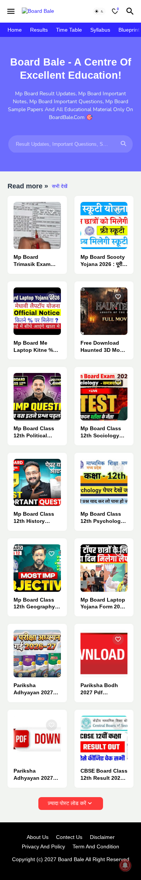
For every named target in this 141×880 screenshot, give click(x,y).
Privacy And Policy (43, 846)
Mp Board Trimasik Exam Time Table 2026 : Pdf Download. (36, 261)
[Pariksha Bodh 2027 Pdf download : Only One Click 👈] (104, 653)
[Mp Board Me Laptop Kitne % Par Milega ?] (37, 311)
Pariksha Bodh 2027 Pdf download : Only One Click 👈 (101, 689)
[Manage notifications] (125, 865)
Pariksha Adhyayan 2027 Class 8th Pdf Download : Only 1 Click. (35, 689)
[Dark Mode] (99, 11)
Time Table (69, 30)
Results (39, 30)
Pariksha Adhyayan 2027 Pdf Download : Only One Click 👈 (37, 775)
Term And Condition (96, 846)
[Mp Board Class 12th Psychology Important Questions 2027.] (104, 482)
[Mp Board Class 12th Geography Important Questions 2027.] (37, 568)
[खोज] (131, 11)
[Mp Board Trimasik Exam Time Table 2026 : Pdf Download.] (37, 225)
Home (15, 30)
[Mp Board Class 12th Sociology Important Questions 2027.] (104, 396)
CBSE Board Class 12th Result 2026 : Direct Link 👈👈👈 (103, 775)
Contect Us (69, 837)
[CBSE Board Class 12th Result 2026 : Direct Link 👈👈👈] (104, 739)
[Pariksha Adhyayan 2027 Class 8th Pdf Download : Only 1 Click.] (37, 653)
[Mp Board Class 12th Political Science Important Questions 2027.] (37, 396)
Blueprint (128, 30)
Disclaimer (102, 837)
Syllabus (100, 30)
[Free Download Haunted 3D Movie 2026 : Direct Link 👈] (104, 311)
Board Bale (71, 859)
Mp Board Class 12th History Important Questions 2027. (34, 518)
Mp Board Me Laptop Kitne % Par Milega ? (33, 347)
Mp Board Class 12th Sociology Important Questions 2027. (101, 432)
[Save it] (51, 211)
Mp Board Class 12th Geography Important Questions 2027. (34, 604)
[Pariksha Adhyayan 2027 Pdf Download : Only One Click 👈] (37, 739)
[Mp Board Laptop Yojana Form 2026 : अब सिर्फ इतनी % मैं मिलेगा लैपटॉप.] (104, 568)
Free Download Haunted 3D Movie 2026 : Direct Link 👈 (103, 347)
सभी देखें (59, 186)
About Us (38, 837)
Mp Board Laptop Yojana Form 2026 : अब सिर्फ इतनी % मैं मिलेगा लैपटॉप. (103, 604)
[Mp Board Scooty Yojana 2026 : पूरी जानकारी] (104, 225)
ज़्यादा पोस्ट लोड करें (67, 803)
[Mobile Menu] (11, 11)
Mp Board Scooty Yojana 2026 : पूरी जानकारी (102, 261)
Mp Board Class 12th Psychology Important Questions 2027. (102, 518)
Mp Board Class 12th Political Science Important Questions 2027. (37, 432)
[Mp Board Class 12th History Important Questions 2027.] (37, 482)
